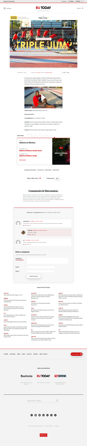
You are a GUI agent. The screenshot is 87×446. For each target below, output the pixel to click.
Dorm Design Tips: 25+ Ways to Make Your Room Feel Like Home (15, 316)
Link (30, 225)
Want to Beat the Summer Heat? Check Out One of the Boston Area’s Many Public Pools (43, 339)
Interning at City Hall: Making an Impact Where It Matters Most (71, 325)
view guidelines (19, 260)
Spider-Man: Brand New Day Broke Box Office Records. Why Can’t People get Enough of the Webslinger (15, 328)
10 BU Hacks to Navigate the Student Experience (40, 304)
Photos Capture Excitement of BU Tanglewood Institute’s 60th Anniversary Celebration (43, 332)
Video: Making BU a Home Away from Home (15, 322)
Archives (35, 354)
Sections (6, 354)
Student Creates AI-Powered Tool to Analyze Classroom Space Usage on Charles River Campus (42, 318)
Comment (19, 259)
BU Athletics (40, 170)
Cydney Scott (49, 72)
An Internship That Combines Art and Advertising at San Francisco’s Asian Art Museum (14, 308)
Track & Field (56, 170)
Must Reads (12, 354)
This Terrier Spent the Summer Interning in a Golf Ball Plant (15, 301)
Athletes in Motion (27, 143)
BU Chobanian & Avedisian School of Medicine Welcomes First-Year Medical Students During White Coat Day (71, 296)
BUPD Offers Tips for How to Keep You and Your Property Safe (16, 336)
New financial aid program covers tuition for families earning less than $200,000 (42, 325)
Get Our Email (75, 354)
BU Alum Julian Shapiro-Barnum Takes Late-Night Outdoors (42, 310)
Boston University (9, 1)
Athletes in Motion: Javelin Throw (30, 150)
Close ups (29, 354)
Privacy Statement (49, 426)
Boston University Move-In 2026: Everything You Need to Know (70, 304)
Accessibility (56, 426)
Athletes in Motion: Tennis (28, 156)
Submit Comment (33, 276)
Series (23, 354)
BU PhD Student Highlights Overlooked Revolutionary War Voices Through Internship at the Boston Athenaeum (70, 318)
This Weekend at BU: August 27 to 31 (13, 295)
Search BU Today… (34, 401)
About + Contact (43, 354)
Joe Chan (37, 72)
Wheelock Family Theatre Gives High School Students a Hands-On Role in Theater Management (42, 296)
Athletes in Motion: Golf (61, 154)
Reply (25, 225)
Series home (22, 160)
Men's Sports (48, 170)
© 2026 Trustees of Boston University (36, 426)
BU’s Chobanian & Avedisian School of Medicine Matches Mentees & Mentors (69, 310)
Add (57, 178)
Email (17, 271)
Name (17, 267)
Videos (18, 354)
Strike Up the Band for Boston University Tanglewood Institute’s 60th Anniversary (69, 332)
